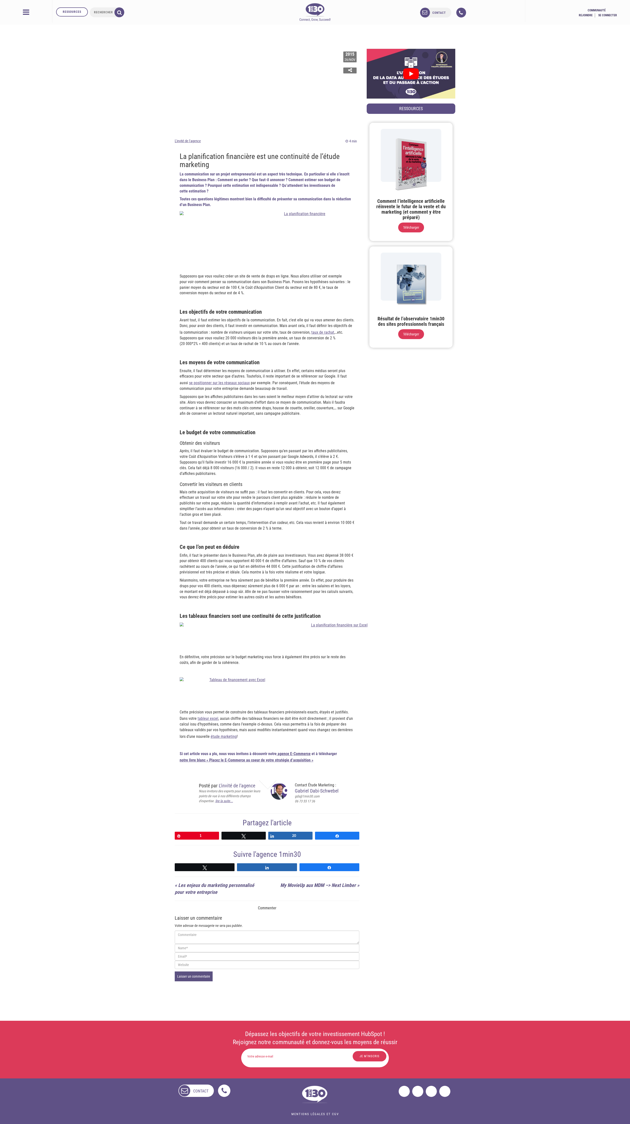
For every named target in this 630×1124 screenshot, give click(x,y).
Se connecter (607, 15)
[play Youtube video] (411, 74)
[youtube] (444, 1091)
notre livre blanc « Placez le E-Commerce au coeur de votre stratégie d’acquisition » (246, 760)
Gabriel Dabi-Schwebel (317, 791)
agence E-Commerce (294, 753)
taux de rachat (322, 332)
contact (439, 13)
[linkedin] (431, 1091)
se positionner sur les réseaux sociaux (219, 382)
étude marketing (224, 736)
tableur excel (208, 718)
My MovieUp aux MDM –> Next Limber (318, 885)
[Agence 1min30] (315, 12)
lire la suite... (224, 801)
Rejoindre (586, 15)
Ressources (72, 12)
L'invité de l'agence (188, 141)
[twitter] (417, 1091)
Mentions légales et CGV (315, 1114)
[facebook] (404, 1091)
